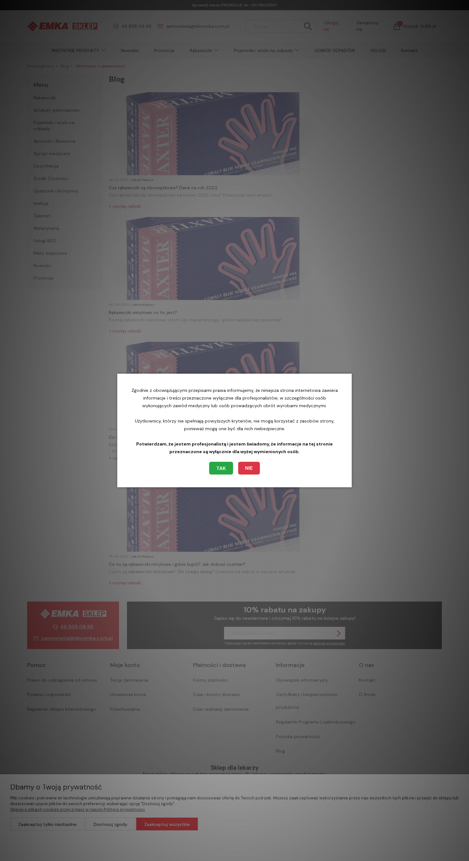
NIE (249, 468)
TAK (221, 468)
